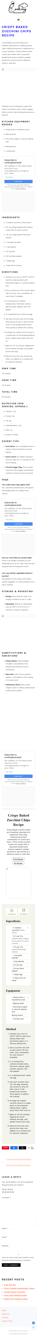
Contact (5, 1317)
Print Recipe (18, 859)
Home (4, 1310)
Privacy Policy (7, 1321)
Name (5, 1228)
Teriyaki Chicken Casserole (14, 1292)
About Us (5, 1314)
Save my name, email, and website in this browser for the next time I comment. (18, 1258)
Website (5, 1246)
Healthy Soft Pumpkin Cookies (16, 1299)
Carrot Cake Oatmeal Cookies (15, 1295)
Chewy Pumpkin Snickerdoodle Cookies (19, 1288)
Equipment (24, 914)
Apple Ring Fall (10, 1285)
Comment (6, 1198)
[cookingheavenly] (18, 15)
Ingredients (12, 914)
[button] (28, 928)
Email (4, 1237)
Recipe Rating (7, 1189)
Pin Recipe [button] (18, 863)
